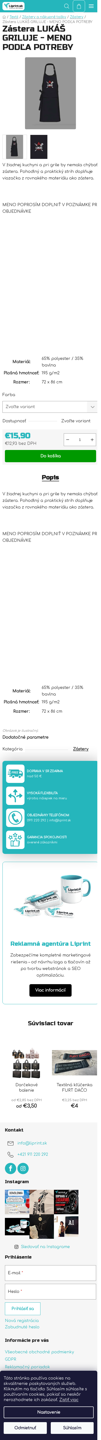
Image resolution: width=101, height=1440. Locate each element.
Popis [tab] (50, 477)
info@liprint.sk (60, 820)
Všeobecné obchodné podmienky (39, 1352)
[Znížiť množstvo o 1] (67, 440)
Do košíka (50, 456)
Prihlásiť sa (23, 1309)
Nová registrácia (22, 1321)
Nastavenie (48, 1412)
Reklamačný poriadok (27, 1367)
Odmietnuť (25, 1428)
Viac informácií (50, 990)
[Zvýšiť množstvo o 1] (92, 440)
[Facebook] (10, 1168)
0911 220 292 (36, 820)
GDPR (10, 1359)
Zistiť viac (68, 1400)
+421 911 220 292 (32, 1155)
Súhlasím (72, 1428)
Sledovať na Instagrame (45, 1247)
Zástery (80, 749)
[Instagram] (23, 1168)
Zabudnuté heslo (22, 1327)
